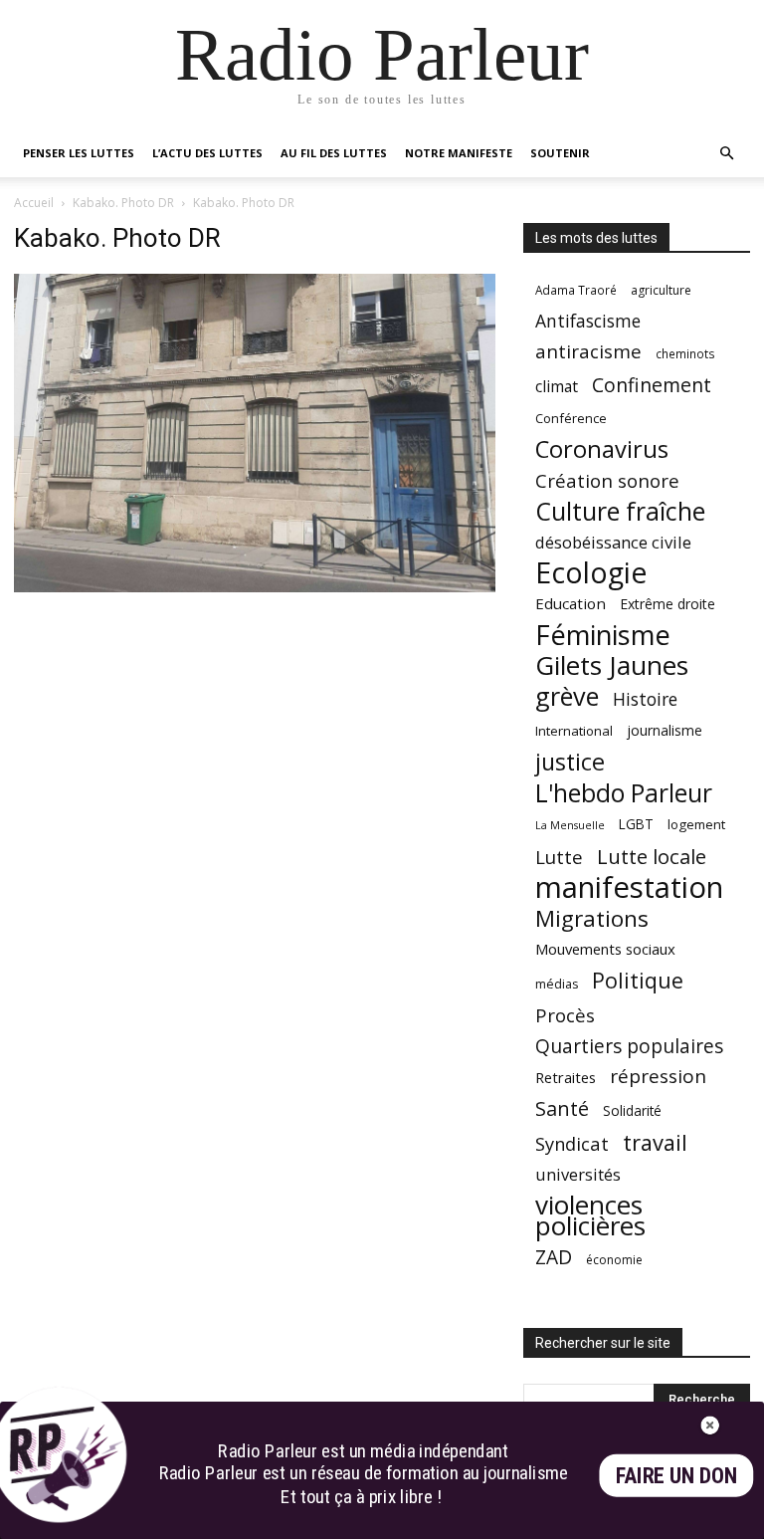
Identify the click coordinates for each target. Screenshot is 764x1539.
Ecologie (591, 572)
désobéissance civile (613, 542)
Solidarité (632, 1111)
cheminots (685, 353)
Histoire (645, 699)
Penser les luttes (78, 152)
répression (658, 1076)
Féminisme (602, 634)
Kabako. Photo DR (123, 202)
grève (567, 696)
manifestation (629, 887)
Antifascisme (588, 321)
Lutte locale (651, 856)
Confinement (651, 384)
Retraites (565, 1077)
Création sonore (607, 480)
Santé (562, 1108)
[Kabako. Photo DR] (254, 586)
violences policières (590, 1215)
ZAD (553, 1256)
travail (655, 1142)
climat (556, 386)
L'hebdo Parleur (623, 792)
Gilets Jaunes (611, 665)
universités (578, 1174)
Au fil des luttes (334, 152)
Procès (565, 1014)
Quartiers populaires (629, 1045)
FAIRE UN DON (676, 1475)
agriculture (661, 290)
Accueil (34, 202)
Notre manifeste (458, 152)
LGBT (636, 824)
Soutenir (560, 152)
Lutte (559, 856)
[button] (726, 153)
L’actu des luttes (207, 152)
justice (570, 762)
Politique (637, 980)
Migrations (592, 918)
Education (570, 603)
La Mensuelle (570, 825)
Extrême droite (667, 603)
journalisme (664, 730)
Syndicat (572, 1143)
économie (614, 1259)
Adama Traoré (576, 290)
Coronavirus (601, 449)
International (574, 731)
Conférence (571, 418)
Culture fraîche (620, 511)
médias (556, 984)
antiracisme (588, 351)
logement (696, 824)
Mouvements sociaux (605, 949)
